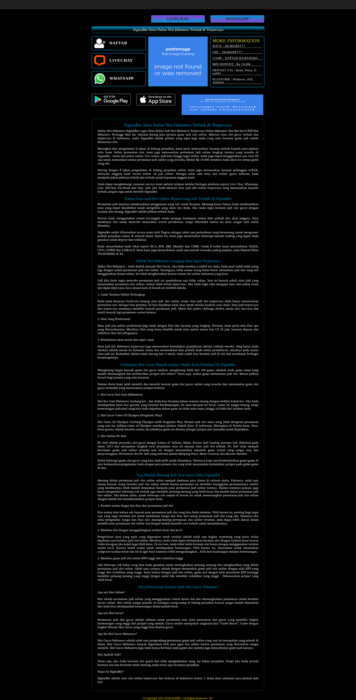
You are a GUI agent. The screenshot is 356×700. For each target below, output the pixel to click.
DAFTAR (117, 43)
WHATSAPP (237, 18)
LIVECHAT (178, 18)
